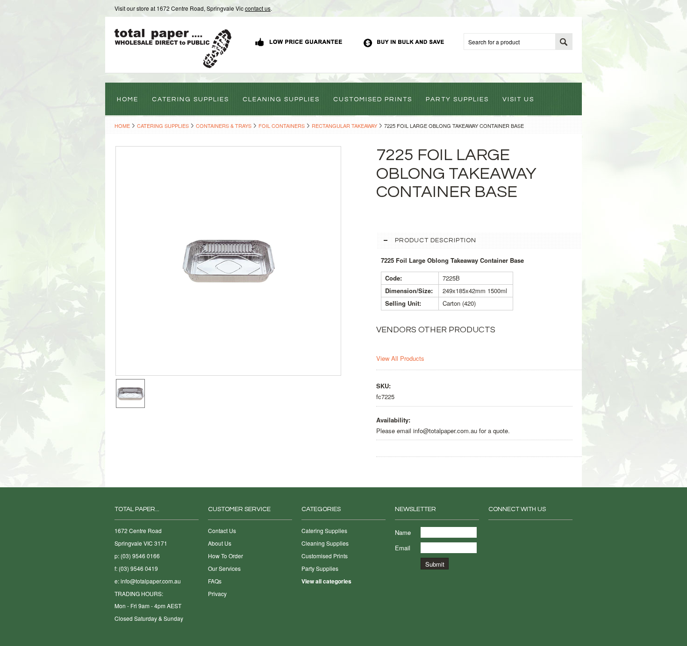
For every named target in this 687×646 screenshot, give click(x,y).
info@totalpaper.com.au (151, 581)
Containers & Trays (223, 125)
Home (122, 125)
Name (403, 532)
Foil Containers (281, 125)
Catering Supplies (163, 125)
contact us (258, 8)
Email (402, 547)
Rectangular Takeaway (344, 125)
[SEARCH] (563, 42)
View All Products (400, 358)
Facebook (494, 533)
